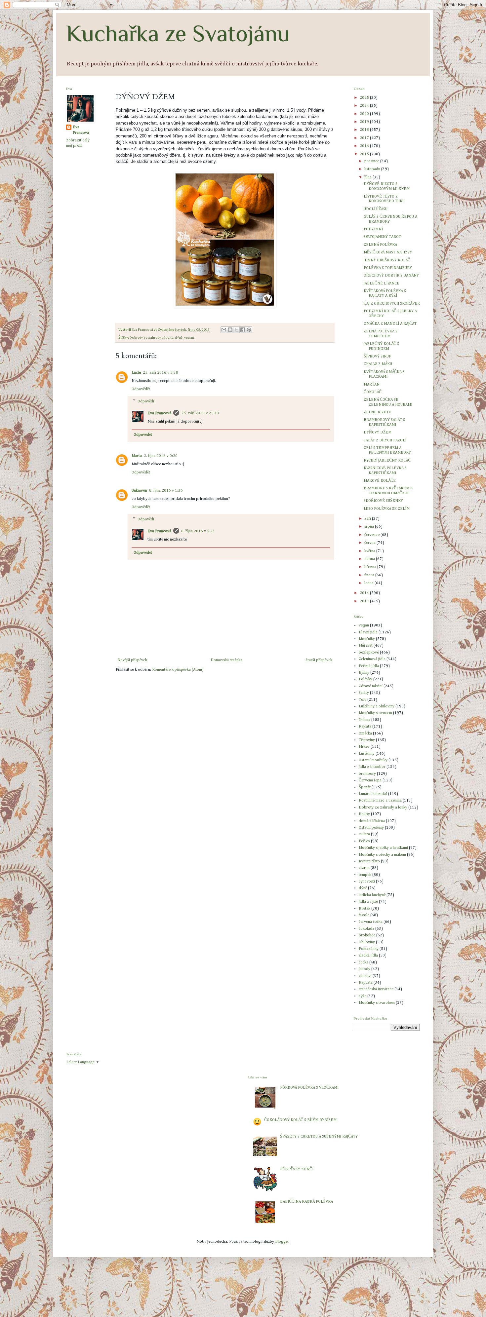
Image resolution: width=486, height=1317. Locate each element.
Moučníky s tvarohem (377, 1003)
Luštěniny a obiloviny (376, 706)
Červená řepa (370, 780)
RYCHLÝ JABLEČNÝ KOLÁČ (387, 461)
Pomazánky (369, 949)
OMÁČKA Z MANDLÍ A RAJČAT (390, 324)
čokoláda (366, 929)
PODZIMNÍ (373, 229)
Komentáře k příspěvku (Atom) (178, 670)
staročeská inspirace (376, 989)
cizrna (364, 868)
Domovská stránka (226, 660)
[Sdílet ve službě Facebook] (242, 329)
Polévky (365, 679)
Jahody (364, 969)
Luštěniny (367, 754)
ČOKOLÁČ (373, 392)
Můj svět (366, 646)
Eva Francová (159, 413)
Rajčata (365, 727)
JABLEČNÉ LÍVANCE (381, 283)
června (370, 543)
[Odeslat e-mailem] (224, 329)
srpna (369, 527)
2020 (365, 114)
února (369, 575)
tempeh (365, 875)
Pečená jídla (369, 666)
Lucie (136, 373)
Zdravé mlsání (371, 686)
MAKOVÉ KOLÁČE (380, 481)
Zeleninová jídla (372, 659)
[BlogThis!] (230, 329)
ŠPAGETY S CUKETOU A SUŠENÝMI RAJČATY (319, 1137)
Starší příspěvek (318, 660)
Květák (364, 909)
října (368, 177)
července (372, 535)
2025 (365, 98)
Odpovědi (146, 401)
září (368, 519)
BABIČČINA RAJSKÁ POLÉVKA (306, 1202)
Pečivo (364, 841)
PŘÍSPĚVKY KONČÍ (296, 1169)
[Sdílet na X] (236, 329)
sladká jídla (368, 956)
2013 (365, 601)
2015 (365, 154)
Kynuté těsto (369, 861)
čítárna (364, 720)
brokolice (367, 935)
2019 (365, 122)
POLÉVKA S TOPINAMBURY (388, 268)
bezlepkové (369, 653)
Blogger (282, 1242)
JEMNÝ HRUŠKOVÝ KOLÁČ (387, 260)
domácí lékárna (372, 821)
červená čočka (371, 922)
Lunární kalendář (373, 794)
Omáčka (365, 733)
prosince (372, 161)
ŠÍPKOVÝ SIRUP (377, 356)
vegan (189, 337)
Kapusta (366, 983)
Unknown (139, 491)
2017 (365, 138)
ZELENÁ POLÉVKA (380, 245)
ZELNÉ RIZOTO (377, 412)
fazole (364, 915)
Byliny (364, 673)
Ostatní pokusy (371, 828)
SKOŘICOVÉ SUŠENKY (383, 501)
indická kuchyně (372, 895)
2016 (365, 146)
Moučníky (367, 639)
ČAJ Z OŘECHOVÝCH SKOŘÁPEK (392, 304)
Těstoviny (367, 740)
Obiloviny (367, 942)
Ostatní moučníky (373, 760)
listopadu (372, 169)
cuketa (364, 834)
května (370, 551)
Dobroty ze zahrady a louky (151, 337)
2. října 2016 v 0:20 (161, 456)
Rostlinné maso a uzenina (380, 801)
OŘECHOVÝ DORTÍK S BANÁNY (391, 276)
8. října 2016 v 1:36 (166, 491)
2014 (365, 593)
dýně (178, 337)
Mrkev (364, 747)
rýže (362, 996)
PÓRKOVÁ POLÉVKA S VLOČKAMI (309, 1088)
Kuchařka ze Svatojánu (178, 33)
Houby (364, 814)
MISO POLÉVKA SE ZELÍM (387, 509)
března (370, 567)
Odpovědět (141, 389)
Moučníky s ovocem (375, 713)
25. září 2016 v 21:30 (200, 413)
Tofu (362, 700)
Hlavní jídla (368, 632)
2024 (365, 106)
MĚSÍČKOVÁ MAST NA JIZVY (388, 252)
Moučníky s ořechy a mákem (382, 855)
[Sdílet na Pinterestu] (249, 329)
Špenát (365, 787)
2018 (365, 130)
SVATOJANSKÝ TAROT (382, 237)
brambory (367, 774)
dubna (370, 559)
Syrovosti (367, 882)
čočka (363, 962)
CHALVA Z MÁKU (378, 364)
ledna (369, 583)
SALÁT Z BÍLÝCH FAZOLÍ (385, 440)
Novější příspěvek (132, 660)
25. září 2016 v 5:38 (160, 373)
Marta (137, 456)
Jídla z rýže (368, 902)
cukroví (365, 976)
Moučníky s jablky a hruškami (383, 848)
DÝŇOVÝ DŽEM (377, 432)
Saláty (364, 693)
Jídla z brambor (372, 767)
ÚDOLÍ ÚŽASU (375, 209)
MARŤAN (372, 385)
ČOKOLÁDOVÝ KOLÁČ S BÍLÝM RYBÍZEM (300, 1120)
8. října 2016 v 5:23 (198, 531)
